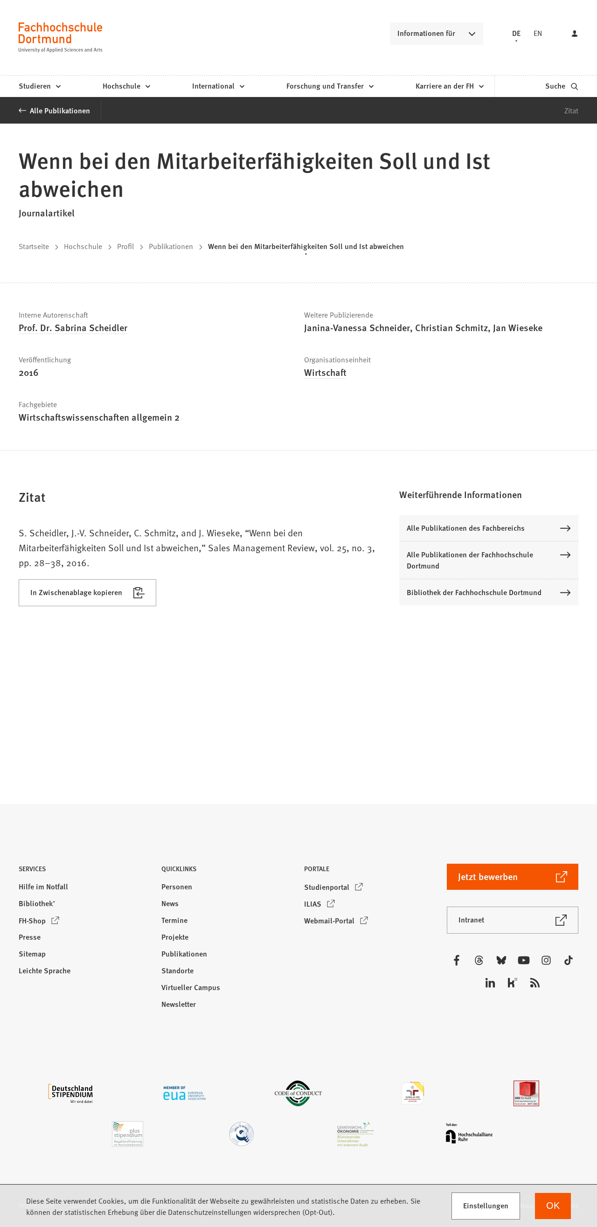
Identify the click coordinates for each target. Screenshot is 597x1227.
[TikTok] (568, 960)
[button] (488, 494)
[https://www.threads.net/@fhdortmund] (479, 960)
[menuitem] (39, 86)
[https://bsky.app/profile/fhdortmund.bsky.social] (501, 960)
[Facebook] (456, 960)
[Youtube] (524, 960)
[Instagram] (546, 960)
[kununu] (512, 982)
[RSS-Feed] (535, 982)
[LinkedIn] (490, 982)
